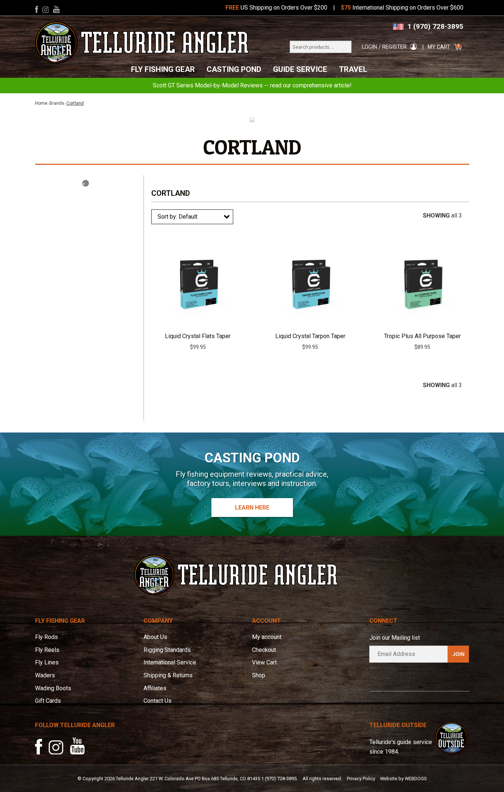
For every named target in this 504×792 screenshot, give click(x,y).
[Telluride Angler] (142, 42)
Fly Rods (46, 636)
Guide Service (300, 69)
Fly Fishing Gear (163, 69)
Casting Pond (234, 69)
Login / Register (384, 47)
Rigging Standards (167, 649)
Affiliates (155, 688)
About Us (155, 636)
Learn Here (252, 507)
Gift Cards (48, 700)
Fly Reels (47, 649)
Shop (258, 675)
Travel (353, 69)
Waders (45, 675)
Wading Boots (53, 688)
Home (41, 103)
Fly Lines (47, 662)
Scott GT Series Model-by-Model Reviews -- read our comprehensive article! (252, 85)
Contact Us (158, 700)
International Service (170, 662)
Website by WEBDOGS (403, 778)
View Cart (264, 662)
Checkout (264, 649)
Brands (56, 103)
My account (267, 636)
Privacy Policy (361, 778)
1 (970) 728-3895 (435, 26)
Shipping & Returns (168, 675)
